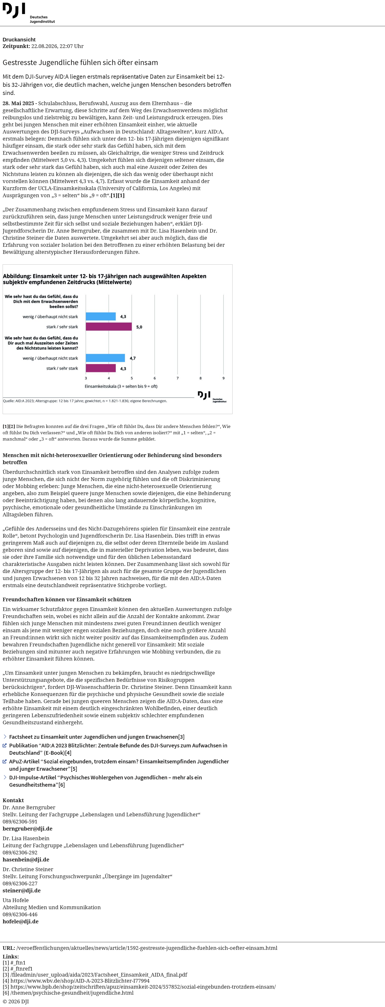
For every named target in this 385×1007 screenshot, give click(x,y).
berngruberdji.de (27, 828)
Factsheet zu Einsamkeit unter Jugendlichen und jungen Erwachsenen (97, 736)
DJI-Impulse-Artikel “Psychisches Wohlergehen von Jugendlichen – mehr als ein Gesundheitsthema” (105, 781)
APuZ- (119, 765)
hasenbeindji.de (26, 859)
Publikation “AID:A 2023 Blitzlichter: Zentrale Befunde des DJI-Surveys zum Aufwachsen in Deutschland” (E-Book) (118, 749)
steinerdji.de (22, 890)
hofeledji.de (20, 921)
